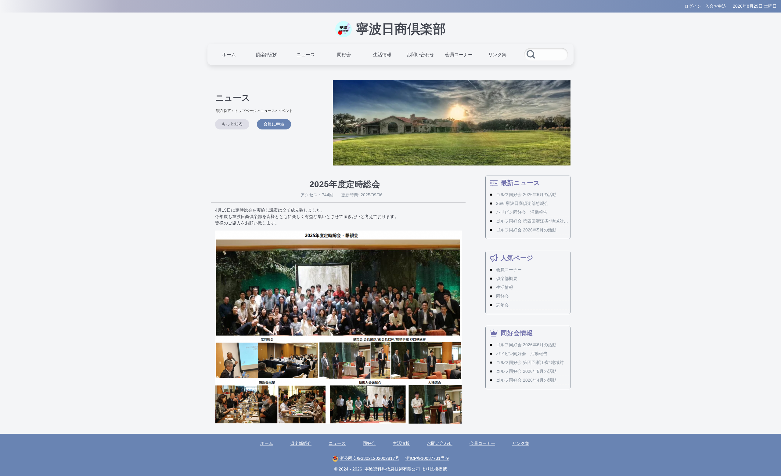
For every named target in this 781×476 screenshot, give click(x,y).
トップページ (246, 111)
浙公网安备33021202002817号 (369, 458)
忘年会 (502, 305)
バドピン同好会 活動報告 (521, 212)
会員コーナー (509, 269)
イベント (285, 111)
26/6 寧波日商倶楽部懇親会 (522, 203)
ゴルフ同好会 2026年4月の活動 (526, 380)
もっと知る (232, 124)
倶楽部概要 (506, 278)
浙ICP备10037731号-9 (427, 458)
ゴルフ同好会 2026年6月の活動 (526, 194)
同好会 (502, 296)
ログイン (692, 6)
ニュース (268, 111)
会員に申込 (274, 124)
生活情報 (504, 287)
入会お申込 (715, 6)
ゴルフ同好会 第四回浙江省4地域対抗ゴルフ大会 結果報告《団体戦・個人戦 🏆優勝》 (532, 221)
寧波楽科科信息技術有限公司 (392, 469)
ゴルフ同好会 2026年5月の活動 (526, 229)
